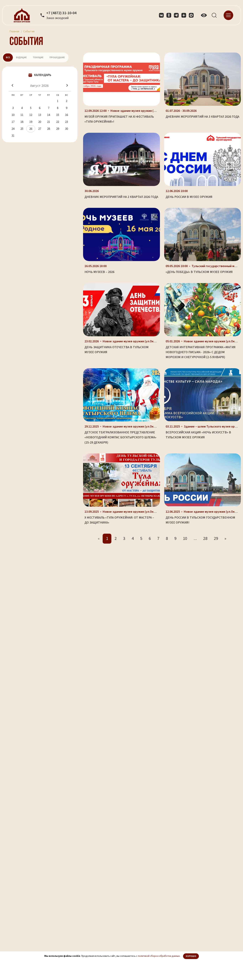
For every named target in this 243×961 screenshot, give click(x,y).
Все (8, 57)
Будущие (21, 57)
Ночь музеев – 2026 (99, 272)
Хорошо (191, 956)
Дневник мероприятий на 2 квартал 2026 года (121, 197)
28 (205, 538)
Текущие (38, 57)
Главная (14, 31)
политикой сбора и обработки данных (159, 956)
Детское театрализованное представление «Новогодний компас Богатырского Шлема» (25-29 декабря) (120, 437)
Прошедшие (57, 57)
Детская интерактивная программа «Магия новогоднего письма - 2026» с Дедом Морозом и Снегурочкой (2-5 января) (201, 352)
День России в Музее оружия (189, 197)
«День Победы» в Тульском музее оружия (199, 272)
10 (185, 538)
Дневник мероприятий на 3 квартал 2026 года (202, 116)
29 (216, 538)
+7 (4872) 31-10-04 (61, 13)
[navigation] (228, 15)
